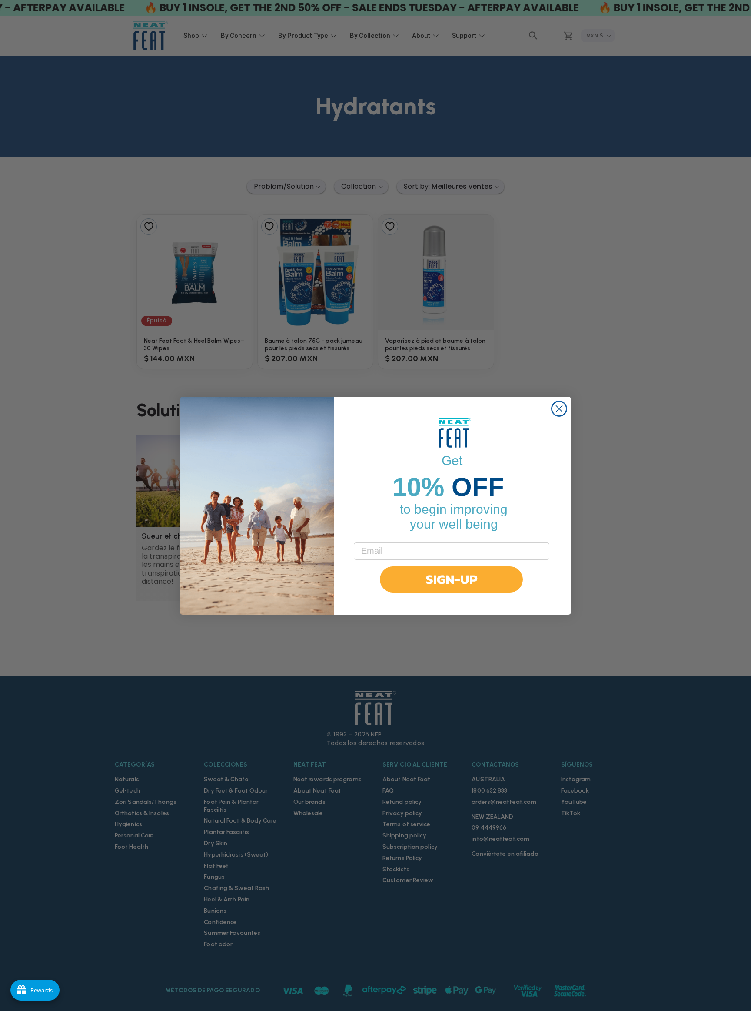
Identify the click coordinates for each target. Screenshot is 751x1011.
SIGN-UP (451, 579)
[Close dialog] (559, 408)
